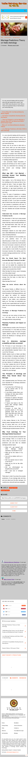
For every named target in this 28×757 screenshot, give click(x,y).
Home (2, 37)
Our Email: (4, 752)
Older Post (14, 507)
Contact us (16, 728)
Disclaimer (16, 722)
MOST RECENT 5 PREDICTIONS (11, 655)
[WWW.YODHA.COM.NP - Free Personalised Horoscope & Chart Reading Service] (14, 7)
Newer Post (14, 503)
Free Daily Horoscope (19, 730)
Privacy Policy (5, 725)
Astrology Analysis (8, 37)
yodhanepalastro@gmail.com (12, 752)
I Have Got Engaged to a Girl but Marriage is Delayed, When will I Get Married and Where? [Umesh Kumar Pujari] (13, 121)
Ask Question (5, 733)
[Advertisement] (13, 58)
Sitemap (16, 733)
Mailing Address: (5, 750)
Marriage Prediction (16, 37)
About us (4, 730)
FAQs (3, 728)
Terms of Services (18, 725)
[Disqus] (14, 539)
